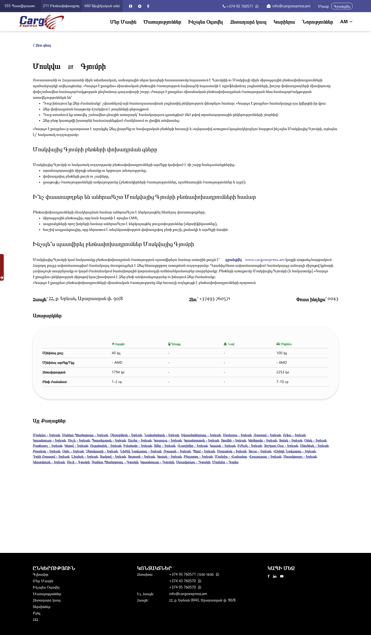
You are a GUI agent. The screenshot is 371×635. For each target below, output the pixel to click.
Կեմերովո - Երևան (263, 440)
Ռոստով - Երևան (268, 434)
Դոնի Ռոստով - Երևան (51, 456)
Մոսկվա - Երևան (47, 434)
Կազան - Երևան (223, 445)
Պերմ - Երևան (204, 451)
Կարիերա (284, 21)
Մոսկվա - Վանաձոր (231, 456)
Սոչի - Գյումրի (78, 461)
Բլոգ (36, 612)
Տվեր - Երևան (165, 445)
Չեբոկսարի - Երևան (102, 451)
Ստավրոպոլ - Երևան (300, 456)
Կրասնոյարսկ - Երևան (202, 440)
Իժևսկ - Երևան (250, 445)
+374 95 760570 (183, 587)
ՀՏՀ (35, 619)
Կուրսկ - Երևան (169, 456)
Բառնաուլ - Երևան (48, 445)
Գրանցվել (342, 6)
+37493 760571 (214, 299)
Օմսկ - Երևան (315, 440)
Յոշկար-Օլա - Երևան (281, 445)
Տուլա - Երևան (260, 451)
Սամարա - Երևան (237, 434)
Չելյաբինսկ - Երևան (126, 434)
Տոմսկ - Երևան (291, 440)
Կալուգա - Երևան (168, 440)
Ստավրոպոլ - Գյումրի (193, 461)
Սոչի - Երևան (79, 440)
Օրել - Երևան (73, 451)
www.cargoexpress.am (265, 260)
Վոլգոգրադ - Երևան (265, 456)
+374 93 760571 (239, 6)
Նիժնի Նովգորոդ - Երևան (141, 451)
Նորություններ (317, 21)
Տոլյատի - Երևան (142, 456)
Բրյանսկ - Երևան (47, 451)
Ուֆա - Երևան (294, 434)
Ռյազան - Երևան (178, 451)
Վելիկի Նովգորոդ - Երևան (294, 451)
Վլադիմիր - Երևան (192, 445)
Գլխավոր (40, 574)
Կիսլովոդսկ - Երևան (49, 461)
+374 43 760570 (183, 580)
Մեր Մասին (123, 21)
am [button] (344, 22)
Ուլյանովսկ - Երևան (106, 445)
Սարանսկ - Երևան (232, 451)
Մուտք (323, 6)
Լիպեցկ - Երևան (85, 456)
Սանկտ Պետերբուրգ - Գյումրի (115, 461)
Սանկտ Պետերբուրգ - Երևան (85, 434)
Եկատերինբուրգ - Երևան (201, 434)
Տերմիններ (41, 606)
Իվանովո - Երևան (138, 445)
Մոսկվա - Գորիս (225, 461)
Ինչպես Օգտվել (205, 21)
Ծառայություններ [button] (162, 21)
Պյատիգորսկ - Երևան (109, 440)
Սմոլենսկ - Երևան (314, 445)
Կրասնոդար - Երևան (50, 440)
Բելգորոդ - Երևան (199, 456)
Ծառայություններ (47, 593)
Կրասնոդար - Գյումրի (157, 461)
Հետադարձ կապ (248, 21)
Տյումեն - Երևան (234, 440)
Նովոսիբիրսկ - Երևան (162, 434)
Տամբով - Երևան (113, 456)
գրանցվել (233, 260)
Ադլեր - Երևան (140, 440)
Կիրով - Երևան (76, 445)
